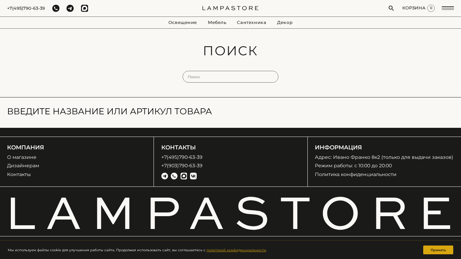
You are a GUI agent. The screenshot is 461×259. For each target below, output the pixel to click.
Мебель (217, 22)
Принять (438, 250)
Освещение (182, 22)
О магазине (21, 157)
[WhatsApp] (174, 176)
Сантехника (251, 22)
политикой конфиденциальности (236, 250)
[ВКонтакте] (193, 176)
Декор (285, 22)
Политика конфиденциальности (356, 174)
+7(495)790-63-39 (26, 8)
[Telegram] (164, 176)
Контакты (19, 174)
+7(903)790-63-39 (181, 166)
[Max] (184, 176)
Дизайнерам (23, 166)
